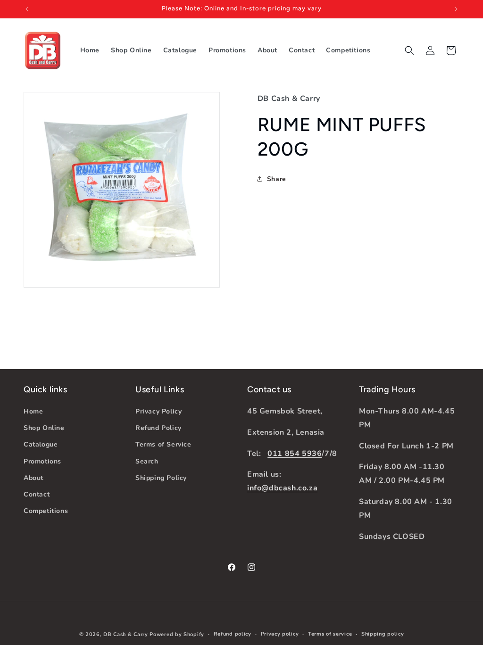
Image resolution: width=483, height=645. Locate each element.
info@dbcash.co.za (282, 488)
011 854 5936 (294, 453)
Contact (37, 494)
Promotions (42, 461)
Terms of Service (163, 444)
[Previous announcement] (27, 9)
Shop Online (44, 427)
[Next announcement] (456, 9)
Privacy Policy (158, 411)
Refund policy (232, 633)
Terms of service (330, 633)
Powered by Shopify (177, 634)
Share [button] (276, 178)
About (33, 477)
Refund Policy (158, 427)
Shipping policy (382, 633)
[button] (409, 50)
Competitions (46, 510)
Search (146, 461)
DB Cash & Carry (125, 634)
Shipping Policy (161, 477)
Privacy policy (280, 633)
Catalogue (41, 444)
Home (33, 411)
